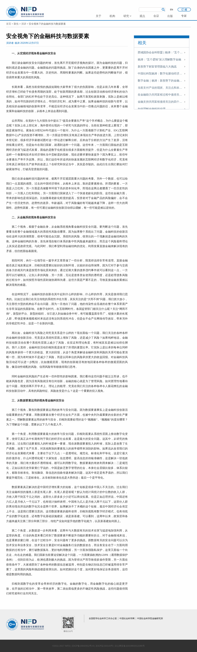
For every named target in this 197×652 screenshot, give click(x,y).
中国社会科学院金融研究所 (150, 618)
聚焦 (16, 24)
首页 (8, 24)
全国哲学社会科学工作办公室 (103, 618)
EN (171, 9)
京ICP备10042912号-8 (83, 646)
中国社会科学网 (127, 618)
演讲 (23, 24)
